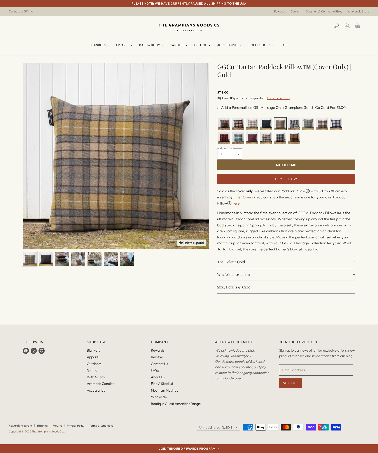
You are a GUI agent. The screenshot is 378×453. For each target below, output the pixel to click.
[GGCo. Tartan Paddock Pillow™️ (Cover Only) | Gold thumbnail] (29, 258)
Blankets (98, 45)
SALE (284, 45)
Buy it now (286, 179)
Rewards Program (20, 425)
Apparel (123, 45)
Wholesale (159, 397)
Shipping (42, 425)
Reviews (157, 357)
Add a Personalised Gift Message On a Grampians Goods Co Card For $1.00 (283, 107)
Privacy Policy (75, 425)
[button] (189, 448)
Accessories (228, 45)
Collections (259, 45)
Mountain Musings (164, 390)
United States (216, 427)
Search (296, 11)
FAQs (155, 370)
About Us (158, 377)
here (236, 203)
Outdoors (94, 363)
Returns (57, 425)
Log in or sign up (278, 98)
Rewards (280, 11)
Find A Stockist (162, 383)
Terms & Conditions (101, 425)
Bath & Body (150, 45)
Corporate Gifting (21, 11)
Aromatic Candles (100, 383)
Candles (177, 45)
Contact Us (159, 363)
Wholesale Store (358, 11)
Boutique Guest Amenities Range (176, 403)
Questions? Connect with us (324, 11)
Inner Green (243, 197)
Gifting (201, 45)
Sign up (290, 383)
